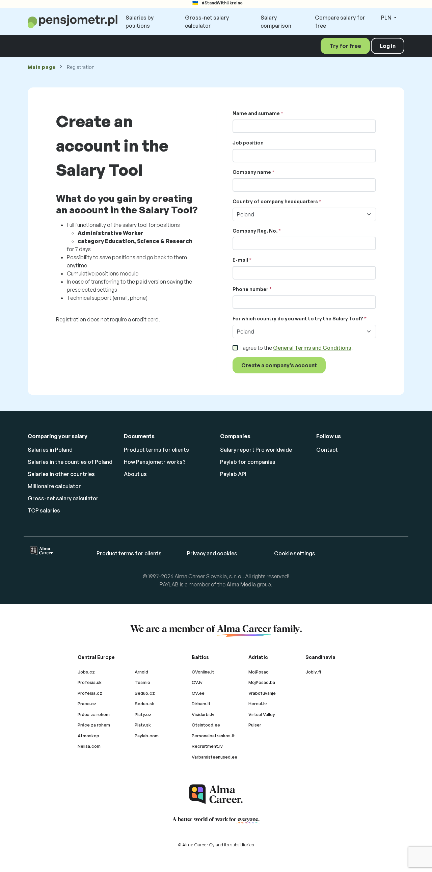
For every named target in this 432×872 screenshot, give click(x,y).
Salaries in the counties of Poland (70, 461)
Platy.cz (143, 714)
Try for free (345, 46)
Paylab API (233, 474)
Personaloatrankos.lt (213, 735)
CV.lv (197, 682)
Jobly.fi (313, 672)
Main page (41, 67)
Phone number (250, 289)
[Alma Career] (216, 794)
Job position (248, 143)
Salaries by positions (140, 21)
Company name (252, 172)
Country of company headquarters (275, 201)
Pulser (254, 725)
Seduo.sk (144, 703)
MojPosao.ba (261, 682)
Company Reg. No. (255, 231)
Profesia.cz (90, 693)
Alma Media (241, 584)
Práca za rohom (94, 714)
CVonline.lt (203, 672)
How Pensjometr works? (155, 461)
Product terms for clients (156, 449)
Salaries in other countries (61, 474)
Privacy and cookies (212, 553)
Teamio (142, 682)
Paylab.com (147, 735)
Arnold (141, 672)
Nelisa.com (89, 746)
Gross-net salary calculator (207, 21)
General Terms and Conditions (312, 347)
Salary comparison (276, 21)
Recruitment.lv (207, 746)
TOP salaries (44, 510)
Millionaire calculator (54, 486)
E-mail (240, 260)
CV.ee (198, 693)
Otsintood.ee (206, 725)
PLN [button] (387, 17)
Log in (388, 46)
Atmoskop (88, 735)
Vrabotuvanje (262, 693)
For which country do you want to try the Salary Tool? (298, 318)
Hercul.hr (257, 703)
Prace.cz (87, 703)
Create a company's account (279, 365)
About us (135, 474)
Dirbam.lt (201, 703)
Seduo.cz (145, 693)
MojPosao (258, 672)
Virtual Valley (261, 714)
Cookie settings (294, 553)
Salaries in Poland (50, 449)
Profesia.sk (90, 682)
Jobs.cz (86, 672)
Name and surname (256, 113)
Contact (327, 449)
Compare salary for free (340, 21)
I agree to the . (297, 347)
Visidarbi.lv (203, 714)
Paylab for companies (247, 461)
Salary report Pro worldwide (256, 449)
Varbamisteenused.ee (214, 757)
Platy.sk (143, 725)
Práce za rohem (94, 725)
